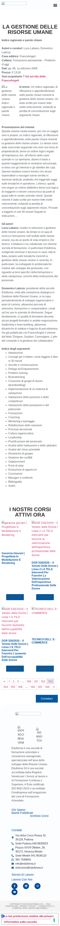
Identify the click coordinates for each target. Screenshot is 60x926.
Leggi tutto (15, 597)
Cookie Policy (46, 906)
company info (20, 908)
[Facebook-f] (15, 886)
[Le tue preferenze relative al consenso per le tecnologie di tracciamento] (54, 920)
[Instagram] (37, 886)
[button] (55, 5)
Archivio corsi (39, 816)
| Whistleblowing (38, 908)
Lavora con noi (22, 879)
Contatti (17, 830)
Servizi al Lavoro (23, 874)
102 (43, 681)
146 (47, 686)
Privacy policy (28, 906)
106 (20, 686)
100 (29, 681)
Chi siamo (18, 810)
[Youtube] (15, 892)
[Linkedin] (26, 886)
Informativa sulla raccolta (20, 921)
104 (5, 686)
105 (13, 686)
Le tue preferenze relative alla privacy (29, 916)
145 (40, 686)
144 (32, 686)
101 (36, 681)
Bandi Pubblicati (22, 813)
